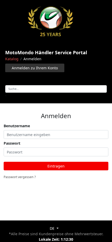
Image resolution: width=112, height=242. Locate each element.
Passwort (12, 143)
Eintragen (56, 166)
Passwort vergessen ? (20, 177)
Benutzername (17, 125)
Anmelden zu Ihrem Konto (35, 67)
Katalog (11, 58)
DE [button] (52, 228)
